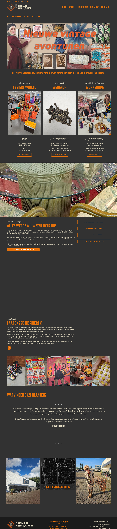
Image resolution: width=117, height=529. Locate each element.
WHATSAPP (25, 1)
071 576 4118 (53, 526)
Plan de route (24, 154)
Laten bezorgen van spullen (94, 222)
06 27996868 (63, 526)
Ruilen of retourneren (94, 235)
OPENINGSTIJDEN (16, 1)
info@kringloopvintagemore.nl (58, 528)
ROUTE (9, 1)
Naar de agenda (94, 154)
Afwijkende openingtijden (94, 241)
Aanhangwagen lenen (94, 228)
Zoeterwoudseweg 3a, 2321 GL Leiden (59, 522)
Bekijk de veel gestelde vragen (23, 249)
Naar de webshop (59, 154)
